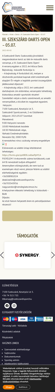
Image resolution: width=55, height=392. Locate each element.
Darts (17, 34)
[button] (53, 255)
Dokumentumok (12, 356)
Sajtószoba (9, 352)
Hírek (11, 34)
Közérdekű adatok (11, 331)
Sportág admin (11, 360)
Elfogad (9, 387)
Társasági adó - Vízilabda (14, 325)
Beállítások (23, 387)
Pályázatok (7, 337)
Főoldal (5, 34)
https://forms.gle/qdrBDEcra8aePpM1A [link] (21, 155)
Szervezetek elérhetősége (17, 349)
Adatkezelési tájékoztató (16, 363)
